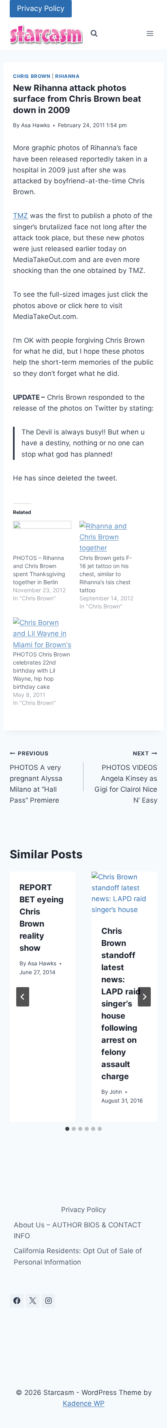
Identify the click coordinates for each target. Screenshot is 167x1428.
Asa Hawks (35, 125)
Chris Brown (32, 76)
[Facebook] (17, 1301)
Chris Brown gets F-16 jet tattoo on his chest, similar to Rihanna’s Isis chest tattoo (105, 573)
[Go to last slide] (22, 997)
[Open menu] (149, 33)
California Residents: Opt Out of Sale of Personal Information (78, 1256)
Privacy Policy (40, 8)
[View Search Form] (94, 33)
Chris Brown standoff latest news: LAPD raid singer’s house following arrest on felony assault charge (121, 1003)
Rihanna (67, 76)
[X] (32, 1301)
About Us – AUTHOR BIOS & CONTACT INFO (77, 1230)
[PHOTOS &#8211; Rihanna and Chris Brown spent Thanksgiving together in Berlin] (42, 537)
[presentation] (124, 893)
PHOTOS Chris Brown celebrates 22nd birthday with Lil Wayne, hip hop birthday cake (41, 670)
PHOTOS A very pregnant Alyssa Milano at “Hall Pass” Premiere (36, 777)
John (115, 1091)
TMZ (20, 216)
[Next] (144, 997)
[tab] (67, 1129)
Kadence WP (84, 1403)
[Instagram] (48, 1301)
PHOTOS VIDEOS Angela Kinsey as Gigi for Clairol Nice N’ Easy (125, 777)
